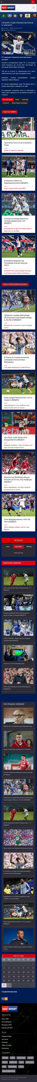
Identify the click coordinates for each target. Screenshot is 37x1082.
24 (9, 981)
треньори (25, 99)
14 (28, 972)
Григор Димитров (9, 1071)
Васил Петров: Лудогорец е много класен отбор (18, 948)
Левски (5, 1058)
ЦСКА (12, 1058)
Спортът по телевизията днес (14, 663)
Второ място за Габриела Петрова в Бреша (18, 848)
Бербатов (13, 1062)
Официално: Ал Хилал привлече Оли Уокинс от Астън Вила (17, 897)
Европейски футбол (10, 30)
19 (19, 976)
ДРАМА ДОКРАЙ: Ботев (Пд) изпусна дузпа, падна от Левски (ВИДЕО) (16, 614)
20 (23, 976)
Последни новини (13, 704)
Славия (30, 1058)
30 (4, 985)
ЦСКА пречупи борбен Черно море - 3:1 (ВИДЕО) (17, 589)
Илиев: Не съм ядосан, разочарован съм (18, 726)
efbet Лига (29, 1062)
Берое (5, 1062)
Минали (29, 546)
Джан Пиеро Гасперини (19, 103)
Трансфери (12, 1066)
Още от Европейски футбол (15, 284)
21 (28, 976)
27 (23, 981)
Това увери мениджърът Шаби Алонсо (17, 367)
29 (33, 981)
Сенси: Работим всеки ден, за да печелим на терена (18, 773)
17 (9, 976)
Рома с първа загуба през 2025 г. (15, 188)
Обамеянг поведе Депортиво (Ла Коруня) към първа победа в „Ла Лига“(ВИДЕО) (18, 799)
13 (23, 972)
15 (33, 972)
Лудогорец (21, 1058)
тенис (21, 1062)
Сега (7, 546)
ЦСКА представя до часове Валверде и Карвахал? (17, 688)
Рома (17, 99)
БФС (4, 1066)
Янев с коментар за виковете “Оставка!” (17, 749)
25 (14, 981)
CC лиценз (14, 1079)
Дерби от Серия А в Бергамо (13, 150)
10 (9, 972)
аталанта (6, 103)
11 (14, 972)
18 (14, 976)
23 (4, 981)
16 (4, 976)
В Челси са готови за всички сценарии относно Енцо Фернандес (17, 872)
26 (19, 981)
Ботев (21, 1066)
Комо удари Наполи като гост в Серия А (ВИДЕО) (17, 923)
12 (19, 972)
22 (33, 976)
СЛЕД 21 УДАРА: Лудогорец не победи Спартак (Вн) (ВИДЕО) (17, 639)
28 (28, 981)
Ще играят (18, 546)
